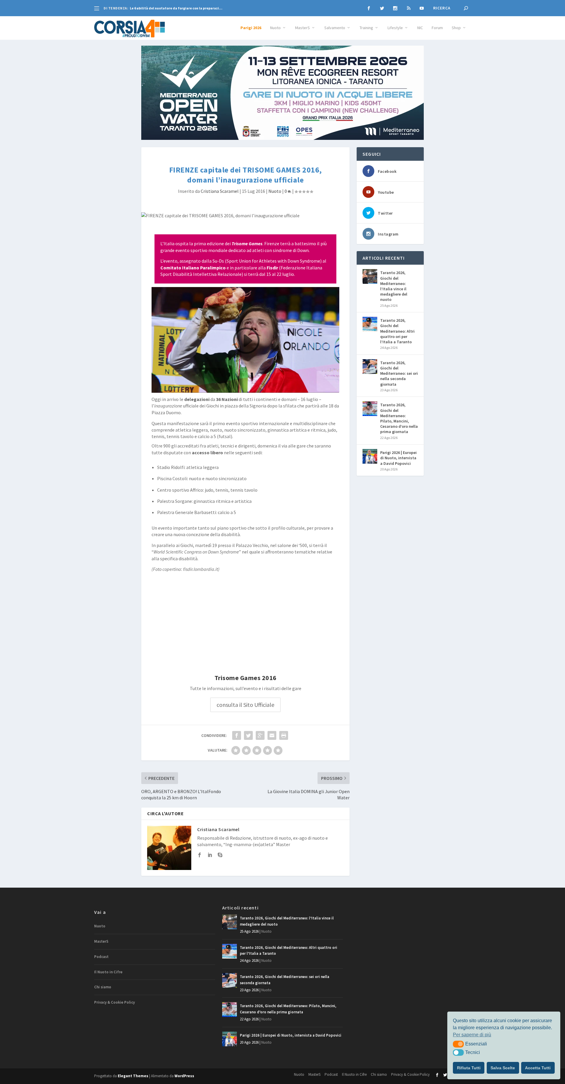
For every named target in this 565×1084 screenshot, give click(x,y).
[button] (458, 1044)
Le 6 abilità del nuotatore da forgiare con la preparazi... (176, 8)
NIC (420, 27)
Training (366, 27)
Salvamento (334, 27)
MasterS (302, 27)
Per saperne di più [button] (472, 1034)
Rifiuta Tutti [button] (469, 1067)
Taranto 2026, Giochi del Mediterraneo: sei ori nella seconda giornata (399, 373)
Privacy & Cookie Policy (114, 1002)
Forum (437, 27)
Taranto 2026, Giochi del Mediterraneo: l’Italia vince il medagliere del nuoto (393, 286)
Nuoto (275, 27)
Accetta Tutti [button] (538, 1067)
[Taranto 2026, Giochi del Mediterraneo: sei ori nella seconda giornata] (370, 366)
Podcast (101, 956)
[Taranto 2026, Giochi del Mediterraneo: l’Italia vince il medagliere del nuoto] (370, 276)
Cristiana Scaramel (220, 191)
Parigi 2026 (250, 27)
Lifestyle (395, 27)
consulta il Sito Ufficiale (245, 704)
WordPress (184, 1075)
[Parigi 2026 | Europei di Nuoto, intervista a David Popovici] (370, 456)
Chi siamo (102, 986)
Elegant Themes (133, 1075)
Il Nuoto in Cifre (108, 971)
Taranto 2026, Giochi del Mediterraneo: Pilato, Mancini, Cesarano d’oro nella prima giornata (399, 418)
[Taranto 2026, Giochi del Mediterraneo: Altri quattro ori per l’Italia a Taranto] (370, 324)
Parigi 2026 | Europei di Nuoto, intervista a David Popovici (398, 458)
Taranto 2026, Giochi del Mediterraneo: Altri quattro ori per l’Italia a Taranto (397, 331)
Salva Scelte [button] (503, 1067)
